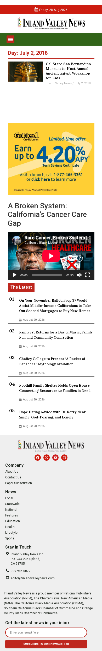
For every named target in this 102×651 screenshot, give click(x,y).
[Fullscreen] (87, 275)
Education (12, 521)
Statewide (12, 504)
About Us (11, 471)
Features (11, 515)
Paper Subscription (18, 483)
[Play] (14, 275)
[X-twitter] (46, 457)
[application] (51, 256)
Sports (9, 538)
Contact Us (13, 477)
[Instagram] (64, 457)
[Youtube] (55, 457)
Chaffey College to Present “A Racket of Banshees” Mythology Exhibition (52, 361)
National (11, 510)
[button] (10, 39)
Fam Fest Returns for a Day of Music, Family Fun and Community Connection (56, 335)
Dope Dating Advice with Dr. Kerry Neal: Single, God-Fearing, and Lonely (52, 414)
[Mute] (79, 275)
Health (10, 527)
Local (9, 498)
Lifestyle (11, 532)
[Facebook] (38, 457)
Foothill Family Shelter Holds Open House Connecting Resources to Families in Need (54, 388)
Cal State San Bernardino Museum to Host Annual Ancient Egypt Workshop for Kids (68, 71)
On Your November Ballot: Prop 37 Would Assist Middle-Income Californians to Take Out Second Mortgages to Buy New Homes (55, 305)
